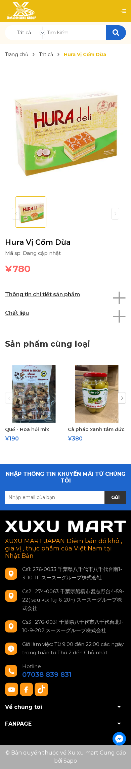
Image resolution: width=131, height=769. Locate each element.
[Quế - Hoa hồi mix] (34, 394)
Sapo (70, 761)
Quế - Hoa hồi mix (27, 429)
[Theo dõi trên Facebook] (27, 689)
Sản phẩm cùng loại (47, 344)
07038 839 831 (47, 674)
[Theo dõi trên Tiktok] (41, 689)
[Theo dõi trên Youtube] (12, 689)
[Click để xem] (65, 130)
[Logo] (21, 11)
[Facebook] (119, 738)
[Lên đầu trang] (119, 757)
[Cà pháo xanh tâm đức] (97, 394)
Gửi (115, 497)
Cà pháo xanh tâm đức (96, 429)
